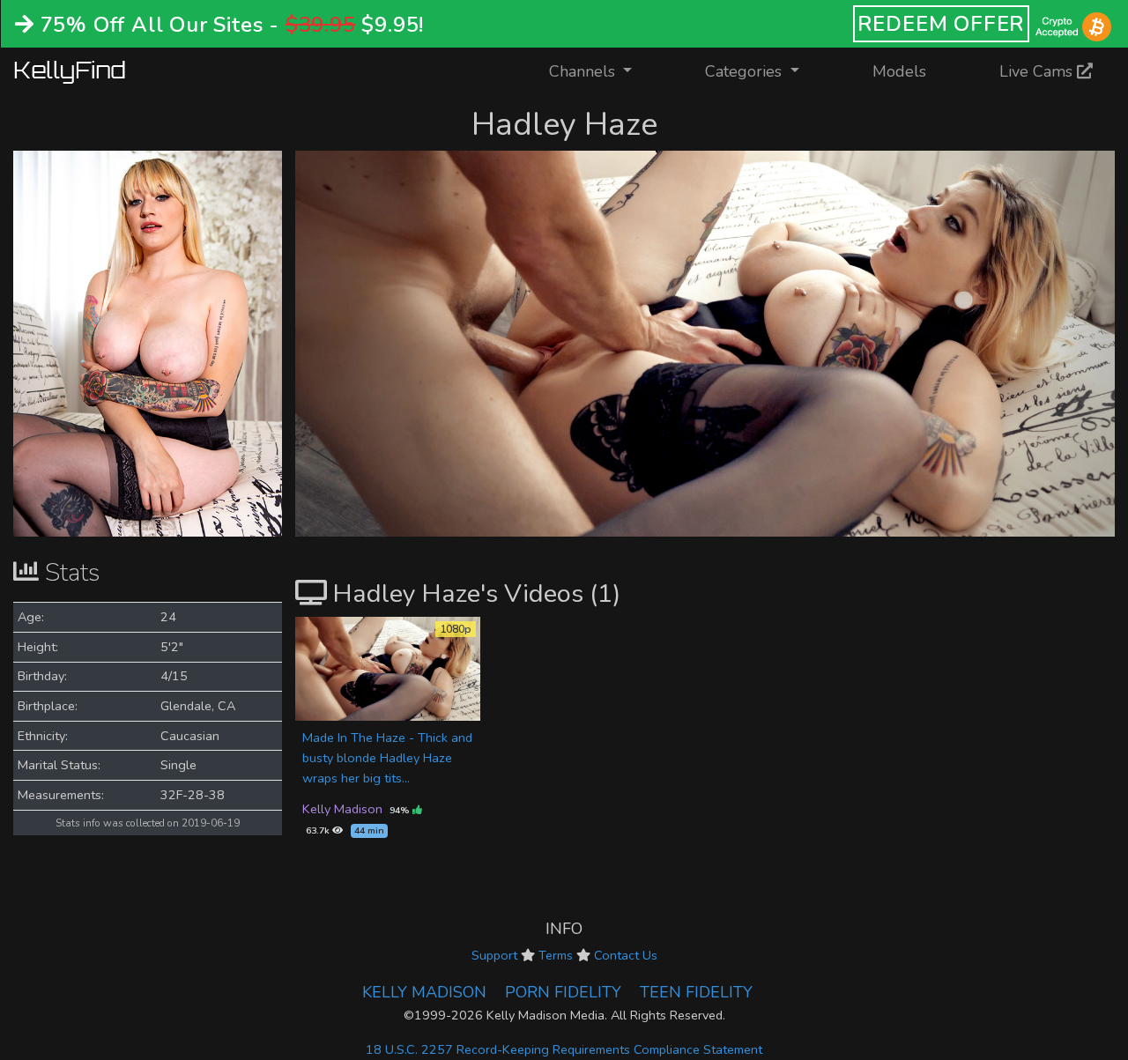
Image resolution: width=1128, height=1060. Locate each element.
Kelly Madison (342, 809)
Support (494, 955)
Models (899, 71)
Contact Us (625, 955)
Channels (601, 71)
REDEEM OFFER (941, 24)
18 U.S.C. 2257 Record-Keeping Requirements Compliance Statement (564, 1049)
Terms (555, 955)
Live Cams (1038, 71)
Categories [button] (745, 71)
